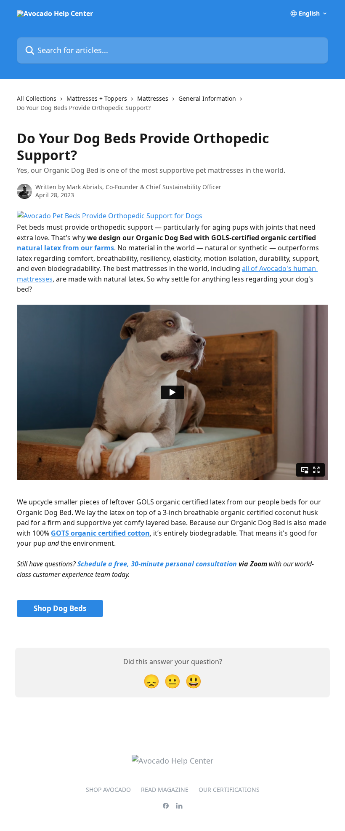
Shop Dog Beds (60, 608)
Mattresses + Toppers (96, 98)
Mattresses (152, 98)
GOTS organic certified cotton (100, 533)
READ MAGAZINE (164, 789)
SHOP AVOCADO (108, 789)
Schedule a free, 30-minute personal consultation (157, 563)
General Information (207, 98)
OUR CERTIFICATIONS (229, 789)
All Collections (36, 98)
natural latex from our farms (65, 247)
